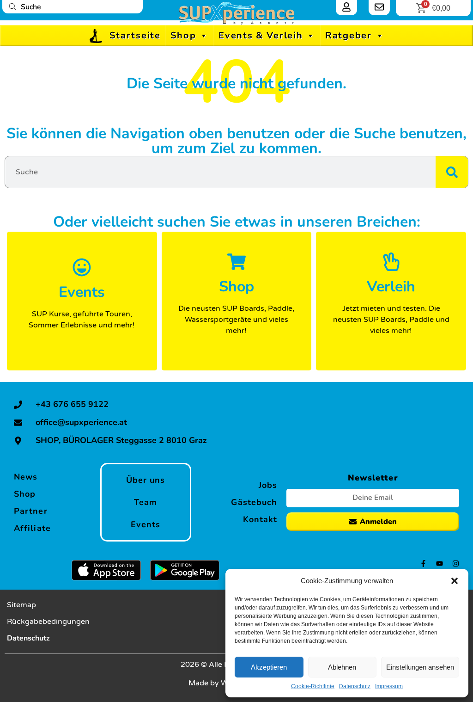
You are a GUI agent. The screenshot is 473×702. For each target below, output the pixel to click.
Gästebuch (254, 502)
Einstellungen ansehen (420, 667)
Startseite (135, 35)
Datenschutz (354, 686)
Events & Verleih (260, 35)
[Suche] (452, 172)
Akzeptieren (269, 667)
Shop (183, 35)
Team (145, 502)
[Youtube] (439, 563)
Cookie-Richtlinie (312, 686)
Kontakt (260, 519)
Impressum (389, 686)
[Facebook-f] (423, 563)
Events (145, 524)
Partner (31, 511)
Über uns (145, 480)
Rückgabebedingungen (48, 621)
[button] (454, 580)
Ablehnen (342, 667)
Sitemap (21, 605)
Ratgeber (348, 35)
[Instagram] (455, 563)
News (25, 476)
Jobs (268, 485)
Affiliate (32, 528)
